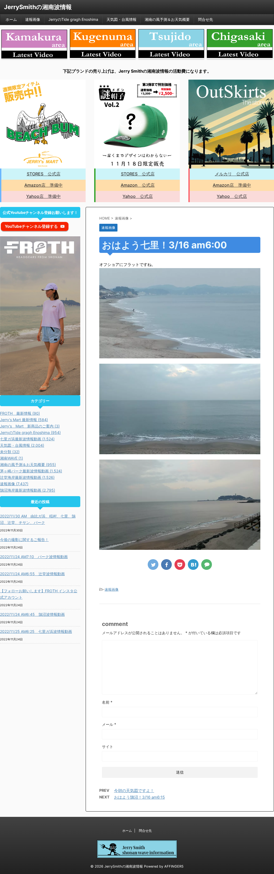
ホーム (11, 19)
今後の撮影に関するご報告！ (24, 539)
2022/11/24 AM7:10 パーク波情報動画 (34, 556)
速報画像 (32, 19)
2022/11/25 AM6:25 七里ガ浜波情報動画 (36, 631)
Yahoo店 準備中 (43, 196)
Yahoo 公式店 (138, 196)
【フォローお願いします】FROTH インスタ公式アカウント (38, 594)
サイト (107, 746)
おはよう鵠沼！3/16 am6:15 (139, 797)
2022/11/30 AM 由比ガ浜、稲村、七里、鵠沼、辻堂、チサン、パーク (37, 519)
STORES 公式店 (43, 174)
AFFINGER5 (174, 866)
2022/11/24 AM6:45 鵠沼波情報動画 (32, 614)
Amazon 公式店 (138, 185)
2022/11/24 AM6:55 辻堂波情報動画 (32, 573)
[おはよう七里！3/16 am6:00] (193, 564)
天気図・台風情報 (121, 19)
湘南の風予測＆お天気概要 (167, 19)
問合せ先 (205, 19)
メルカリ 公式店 (232, 174)
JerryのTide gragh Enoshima (73, 19)
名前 (107, 702)
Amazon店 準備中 (43, 185)
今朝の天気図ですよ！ (134, 790)
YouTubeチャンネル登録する (31, 226)
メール (109, 724)
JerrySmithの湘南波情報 (38, 6)
